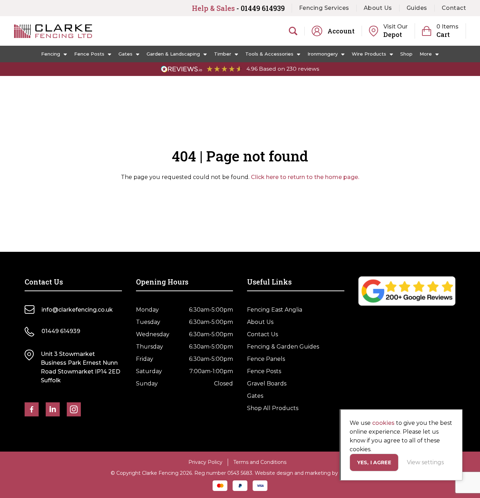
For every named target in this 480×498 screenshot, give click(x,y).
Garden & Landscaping (173, 54)
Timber (222, 54)
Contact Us (262, 334)
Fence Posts (89, 54)
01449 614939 (60, 331)
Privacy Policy (205, 462)
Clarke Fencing (53, 31)
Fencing (50, 54)
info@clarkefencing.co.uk (77, 309)
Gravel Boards (266, 383)
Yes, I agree (374, 462)
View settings (425, 462)
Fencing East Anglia (274, 309)
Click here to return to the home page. (305, 177)
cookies (383, 423)
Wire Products (369, 54)
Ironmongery (322, 54)
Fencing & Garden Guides (283, 346)
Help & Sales (238, 8)
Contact (454, 8)
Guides (417, 8)
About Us (378, 8)
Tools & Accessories (269, 54)
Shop (406, 54)
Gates (125, 54)
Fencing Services (324, 8)
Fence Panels (266, 359)
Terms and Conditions (259, 462)
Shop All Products (272, 408)
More (426, 54)
